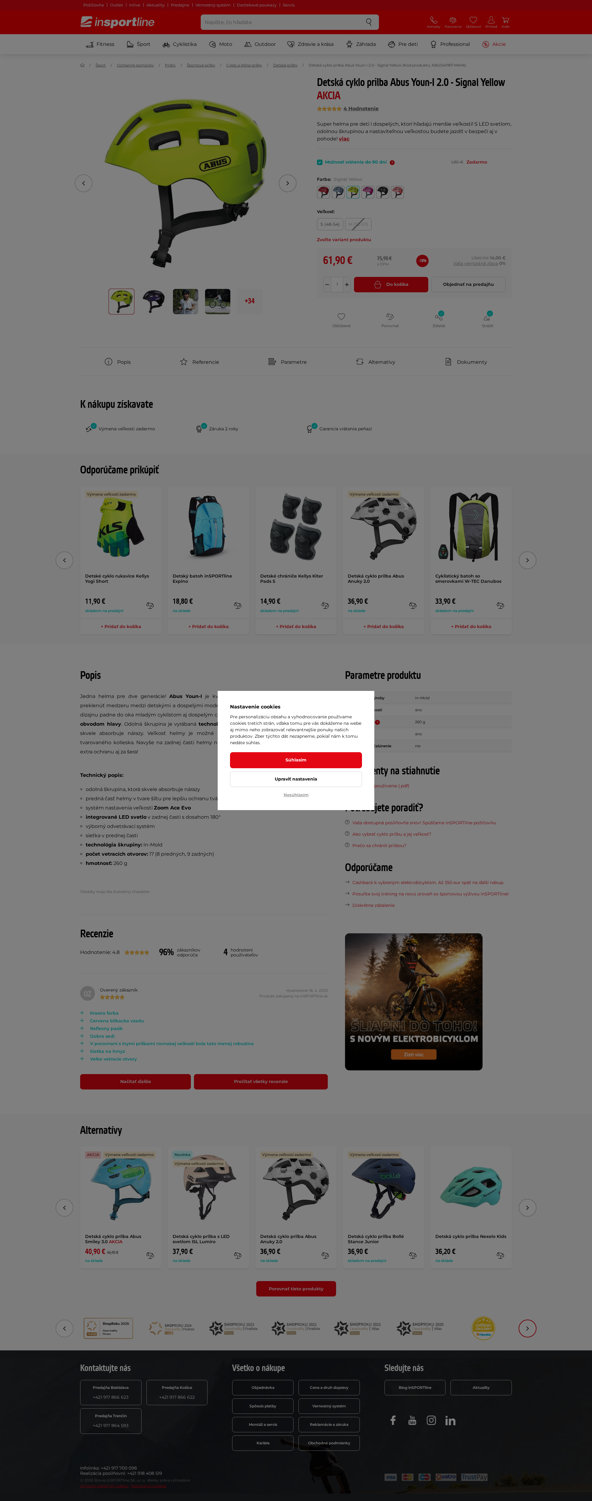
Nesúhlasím (296, 794)
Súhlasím (296, 760)
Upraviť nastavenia (296, 779)
